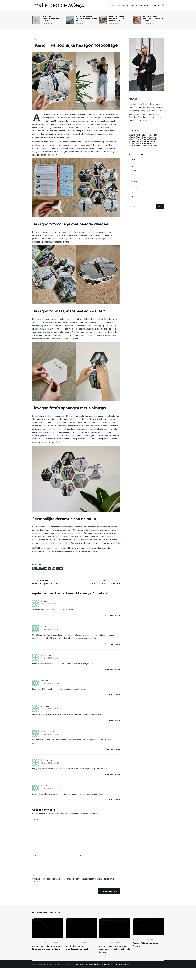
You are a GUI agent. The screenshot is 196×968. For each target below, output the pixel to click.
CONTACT (155, 5)
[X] (42, 568)
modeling (134, 182)
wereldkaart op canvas (54, 543)
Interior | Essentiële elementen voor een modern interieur (116, 18)
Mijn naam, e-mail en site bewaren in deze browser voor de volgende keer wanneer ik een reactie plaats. (73, 880)
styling (133, 193)
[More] (61, 568)
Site (34, 865)
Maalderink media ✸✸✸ (97, 964)
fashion (133, 163)
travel (133, 196)
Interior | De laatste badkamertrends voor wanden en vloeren (50, 18)
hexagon (91, 142)
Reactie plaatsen (109, 891)
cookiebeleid (112, 964)
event (133, 159)
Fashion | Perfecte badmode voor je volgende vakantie (153, 18)
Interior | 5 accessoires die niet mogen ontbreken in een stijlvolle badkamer (114, 949)
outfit (133, 185)
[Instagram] (57, 568)
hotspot (133, 170)
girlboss (133, 167)
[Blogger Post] (53, 568)
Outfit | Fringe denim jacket (46, 582)
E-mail (82, 855)
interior (35, 40)
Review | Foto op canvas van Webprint (145, 944)
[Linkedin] (45, 568)
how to (133, 174)
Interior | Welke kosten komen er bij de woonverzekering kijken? (47, 948)
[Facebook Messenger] (38, 568)
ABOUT (146, 5)
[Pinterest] (49, 568)
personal (134, 189)
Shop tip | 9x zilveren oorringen (103, 582)
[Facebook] (34, 568)
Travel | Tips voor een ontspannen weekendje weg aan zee (86, 18)
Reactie (35, 820)
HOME (112, 5)
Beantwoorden (113, 615)
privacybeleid (124, 964)
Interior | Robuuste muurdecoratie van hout (77, 948)
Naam (35, 855)
